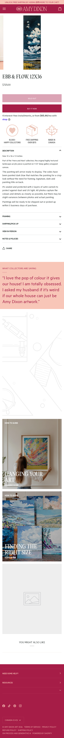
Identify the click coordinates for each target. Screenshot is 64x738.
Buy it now (32, 108)
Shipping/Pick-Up (10, 223)
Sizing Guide (10, 557)
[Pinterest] (14, 706)
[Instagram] (20, 706)
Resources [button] (7, 682)
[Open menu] (6, 8)
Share (9, 248)
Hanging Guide (11, 485)
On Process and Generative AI (16, 733)
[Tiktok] (9, 706)
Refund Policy (9, 730)
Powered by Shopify (42, 733)
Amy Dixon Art (11, 726)
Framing (6, 216)
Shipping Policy (25, 730)
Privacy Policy (49, 726)
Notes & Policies (10, 238)
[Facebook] (3, 706)
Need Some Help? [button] (10, 673)
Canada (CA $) (11, 720)
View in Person (9, 231)
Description (8, 150)
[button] (32, 690)
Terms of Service (32, 726)
